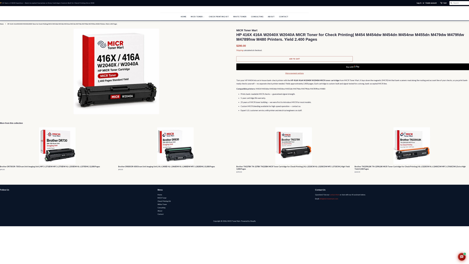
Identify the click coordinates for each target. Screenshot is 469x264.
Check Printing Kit (219, 17)
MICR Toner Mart (233, 221)
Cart (445, 3)
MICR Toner (197, 17)
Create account (431, 3)
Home (183, 17)
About (271, 17)
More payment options (294, 73)
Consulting (257, 17)
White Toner (240, 17)
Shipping (239, 50)
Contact (283, 17)
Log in (419, 3)
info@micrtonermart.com (329, 199)
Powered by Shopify (248, 221)
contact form (334, 195)
